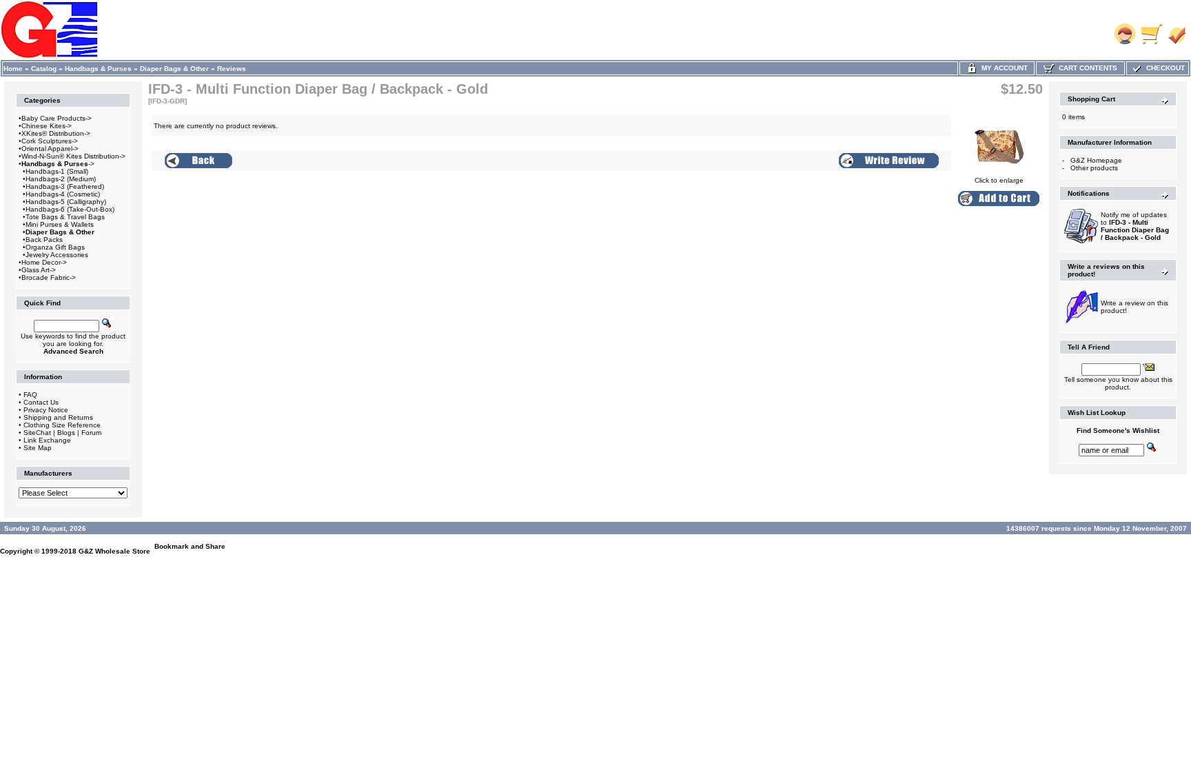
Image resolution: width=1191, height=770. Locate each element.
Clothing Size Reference (62, 425)
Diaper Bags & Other (174, 68)
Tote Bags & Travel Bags (65, 217)
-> (57, 164)
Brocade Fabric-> (48, 277)
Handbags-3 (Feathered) (65, 186)
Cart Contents (1086, 68)
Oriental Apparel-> (50, 148)
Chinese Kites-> (46, 126)
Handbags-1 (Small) (57, 171)
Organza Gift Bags (55, 247)
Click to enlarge (999, 180)
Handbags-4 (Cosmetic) (63, 194)
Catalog (44, 68)
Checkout (1163, 68)
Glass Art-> (38, 270)
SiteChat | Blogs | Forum (62, 432)
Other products (1094, 168)
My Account (1002, 68)
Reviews (231, 68)
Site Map (37, 448)
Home (13, 68)
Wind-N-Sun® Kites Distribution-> (73, 156)
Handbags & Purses (98, 68)
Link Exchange (47, 440)
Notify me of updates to (1135, 226)
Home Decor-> (44, 262)
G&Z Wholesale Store (114, 551)
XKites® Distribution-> (55, 133)
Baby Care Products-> (56, 118)
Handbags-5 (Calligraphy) (66, 201)
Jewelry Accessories (57, 255)
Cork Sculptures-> (49, 141)
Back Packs (44, 239)
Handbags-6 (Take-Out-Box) (70, 209)
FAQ (30, 394)
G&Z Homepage (1096, 160)
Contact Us (41, 402)
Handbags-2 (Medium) (61, 179)
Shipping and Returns (58, 417)
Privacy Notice (45, 410)
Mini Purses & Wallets (60, 224)
